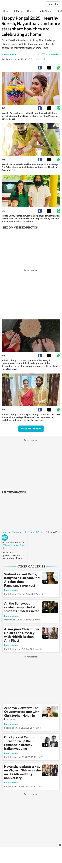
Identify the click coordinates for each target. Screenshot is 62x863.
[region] (31, 294)
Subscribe (53, 4)
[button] (40, 68)
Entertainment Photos (33, 532)
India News (45, 11)
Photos (15, 532)
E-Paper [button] (18, 11)
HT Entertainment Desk (50, 54)
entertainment (9, 54)
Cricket (30, 11)
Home (6, 11)
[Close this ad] (60, 845)
